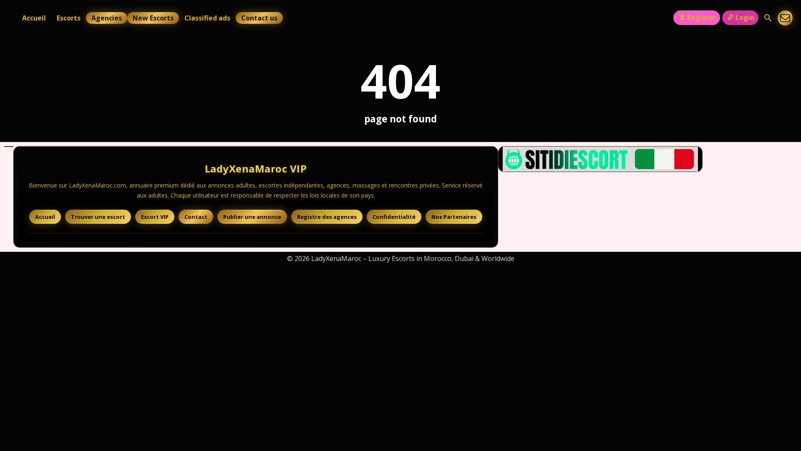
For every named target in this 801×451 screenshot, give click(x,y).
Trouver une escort (98, 216)
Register (701, 17)
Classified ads (207, 18)
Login (745, 17)
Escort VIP (155, 216)
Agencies (106, 18)
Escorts (69, 18)
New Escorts (153, 18)
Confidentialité (394, 216)
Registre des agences (327, 216)
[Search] (768, 17)
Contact (195, 216)
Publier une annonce (252, 216)
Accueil (34, 18)
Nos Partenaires (453, 216)
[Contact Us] (785, 17)
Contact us (259, 18)
